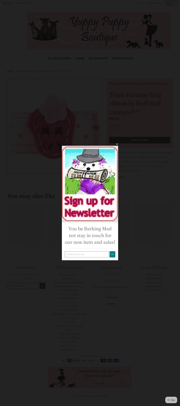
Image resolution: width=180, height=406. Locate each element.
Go (112, 254)
